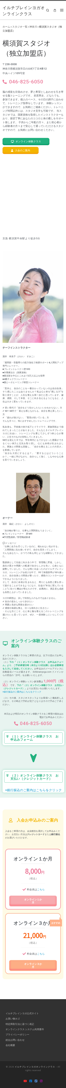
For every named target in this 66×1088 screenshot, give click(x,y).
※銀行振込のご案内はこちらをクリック (22, 692)
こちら (41, 889)
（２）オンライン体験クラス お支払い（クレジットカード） (34, 777)
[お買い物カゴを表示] (54, 10)
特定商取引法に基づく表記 (20, 1024)
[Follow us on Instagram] (41, 1081)
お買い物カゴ (13, 1018)
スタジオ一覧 (19, 26)
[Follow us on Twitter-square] (36, 1081)
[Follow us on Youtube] (25, 1081)
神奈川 (33, 26)
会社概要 (10, 1045)
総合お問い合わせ (15, 1039)
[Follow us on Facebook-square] (30, 1081)
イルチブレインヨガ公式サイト (22, 1013)
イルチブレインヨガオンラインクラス (35, 1066)
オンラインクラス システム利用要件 (25, 1029)
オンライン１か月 (33, 901)
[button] (33, 738)
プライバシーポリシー (17, 1034)
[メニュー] (61, 10)
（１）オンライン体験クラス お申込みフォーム (34, 738)
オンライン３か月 (33, 965)
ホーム (6, 26)
